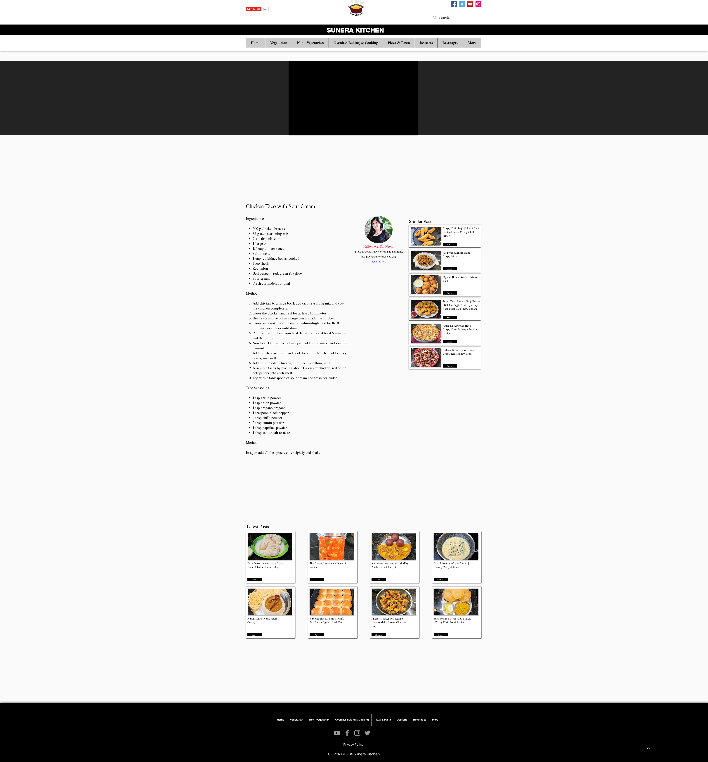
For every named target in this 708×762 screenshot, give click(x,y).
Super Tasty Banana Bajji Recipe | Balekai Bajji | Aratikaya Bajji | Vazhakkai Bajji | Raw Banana (461, 304)
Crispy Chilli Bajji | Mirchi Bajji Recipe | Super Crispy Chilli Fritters (461, 231)
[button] (278, 43)
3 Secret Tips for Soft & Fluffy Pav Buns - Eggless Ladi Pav (327, 620)
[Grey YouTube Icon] (337, 733)
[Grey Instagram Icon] (357, 733)
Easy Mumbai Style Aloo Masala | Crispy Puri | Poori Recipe (452, 620)
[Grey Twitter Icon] (367, 733)
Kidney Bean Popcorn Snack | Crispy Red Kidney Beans (460, 351)
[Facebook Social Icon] (454, 4)
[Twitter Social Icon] (462, 4)
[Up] (648, 748)
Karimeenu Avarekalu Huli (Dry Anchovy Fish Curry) (390, 565)
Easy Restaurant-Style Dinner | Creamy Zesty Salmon (451, 565)
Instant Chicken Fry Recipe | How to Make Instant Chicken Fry (389, 622)
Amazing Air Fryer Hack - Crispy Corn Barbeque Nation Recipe (460, 329)
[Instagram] (478, 4)
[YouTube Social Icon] (470, 4)
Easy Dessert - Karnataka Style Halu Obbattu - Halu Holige (265, 565)
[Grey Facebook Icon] (347, 733)
